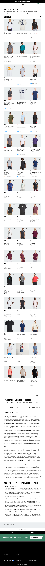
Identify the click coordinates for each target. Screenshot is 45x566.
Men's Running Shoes (18, 407)
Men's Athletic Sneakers (6, 407)
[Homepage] (22, 4)
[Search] (40, 4)
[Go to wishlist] (4, 4)
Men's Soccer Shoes (11, 405)
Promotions (31, 551)
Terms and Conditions (33, 560)
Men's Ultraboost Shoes (25, 405)
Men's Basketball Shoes (12, 407)
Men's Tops (38, 407)
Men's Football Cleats (37, 402)
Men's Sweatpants (38, 405)
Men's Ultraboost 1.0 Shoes (6, 405)
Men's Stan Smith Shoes (19, 402)
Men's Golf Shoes (31, 405)
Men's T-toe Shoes (6, 402)
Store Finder (6, 548)
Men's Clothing (31, 402)
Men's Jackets (24, 407)
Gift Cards (31, 548)
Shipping (5, 551)
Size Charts (6, 554)
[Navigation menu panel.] (1, 4)
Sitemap (17, 554)
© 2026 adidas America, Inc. (22, 564)
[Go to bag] (43, 4)
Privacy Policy (18, 560)
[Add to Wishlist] (14, 21)
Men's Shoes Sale (25, 402)
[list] (21, 17)
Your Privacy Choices (7, 560)
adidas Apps (18, 551)
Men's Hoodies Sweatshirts (19, 405)
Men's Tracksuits (12, 402)
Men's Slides (32, 407)
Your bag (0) (32, 532)
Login (12, 532)
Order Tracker (19, 548)
